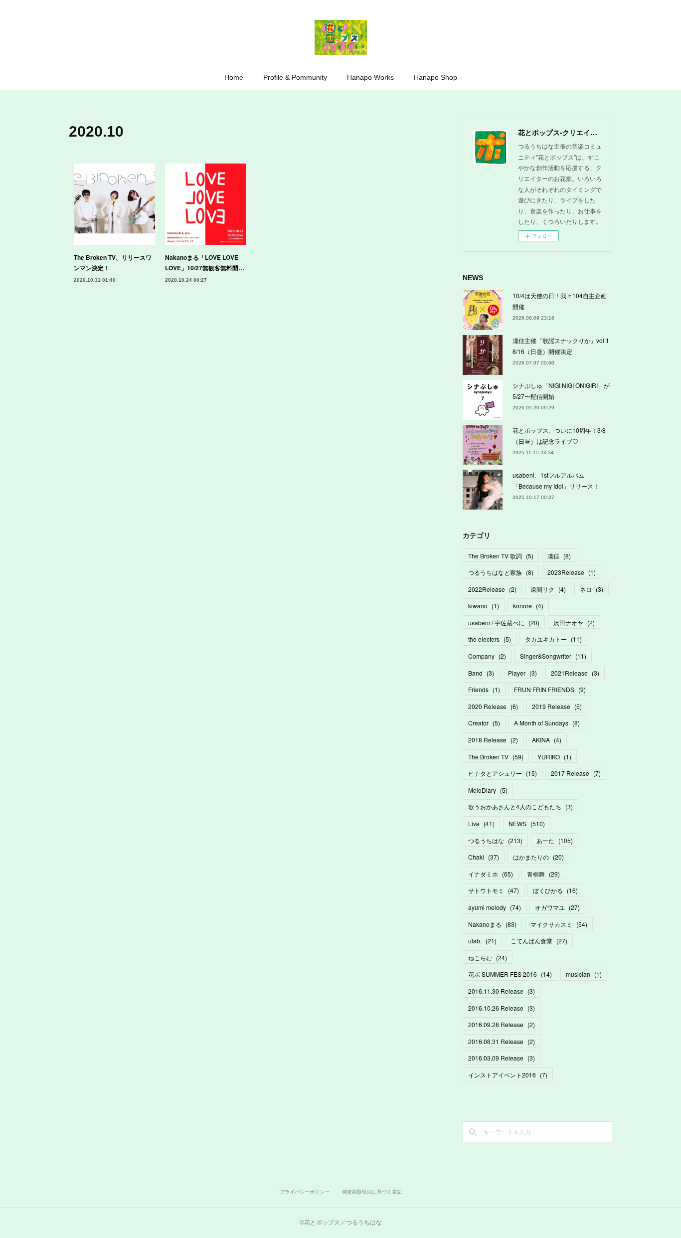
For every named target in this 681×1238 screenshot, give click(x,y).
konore (528, 605)
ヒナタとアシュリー (502, 773)
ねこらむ (487, 957)
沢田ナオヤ (574, 622)
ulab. (482, 940)
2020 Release (493, 706)
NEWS (527, 823)
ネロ (591, 589)
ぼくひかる (555, 890)
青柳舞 (543, 874)
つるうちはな (495, 840)
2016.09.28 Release (501, 1024)
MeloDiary (488, 790)
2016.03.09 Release (501, 1058)
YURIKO (554, 756)
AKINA (546, 739)
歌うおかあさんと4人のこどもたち (520, 806)
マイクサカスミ (558, 924)
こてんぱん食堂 (539, 940)
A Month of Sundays (547, 722)
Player (522, 673)
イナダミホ (490, 874)
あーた (554, 840)
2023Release (571, 572)
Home (233, 77)
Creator (484, 722)
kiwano (483, 605)
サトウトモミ (493, 890)
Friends (484, 689)
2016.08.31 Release (501, 1041)
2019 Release (557, 706)
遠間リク (548, 589)
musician (584, 974)
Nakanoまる (492, 924)
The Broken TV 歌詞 (500, 555)
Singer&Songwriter (553, 656)
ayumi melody (494, 907)
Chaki (483, 857)
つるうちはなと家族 (500, 572)
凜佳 (559, 555)
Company (487, 656)
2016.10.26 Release (501, 1008)
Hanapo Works (370, 77)
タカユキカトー (553, 639)
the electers (489, 639)
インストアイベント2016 (507, 1074)
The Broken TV (495, 756)
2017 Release (576, 773)
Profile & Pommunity (295, 77)
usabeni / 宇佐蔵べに (503, 622)
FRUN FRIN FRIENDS (550, 689)
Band (481, 673)
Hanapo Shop (435, 77)
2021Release (575, 673)
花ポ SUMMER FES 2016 (510, 974)
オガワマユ (557, 907)
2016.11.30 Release (501, 991)
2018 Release (493, 739)
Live (481, 823)
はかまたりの (538, 857)
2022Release (492, 589)
